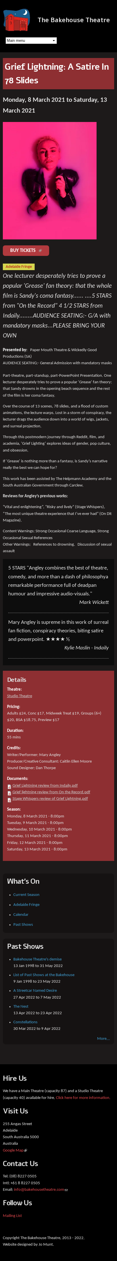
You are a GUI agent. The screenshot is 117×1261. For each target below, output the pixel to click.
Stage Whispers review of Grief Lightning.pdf (50, 799)
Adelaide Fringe (26, 905)
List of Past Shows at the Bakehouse (43, 975)
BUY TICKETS (29, 250)
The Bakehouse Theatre (73, 20)
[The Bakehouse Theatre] (17, 28)
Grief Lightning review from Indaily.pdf (45, 786)
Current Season (26, 895)
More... (103, 1039)
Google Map (15, 1150)
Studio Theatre (19, 696)
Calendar (20, 915)
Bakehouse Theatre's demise (37, 959)
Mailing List (12, 1216)
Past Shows (23, 925)
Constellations (25, 1022)
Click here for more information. (83, 1098)
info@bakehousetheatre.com (41, 1190)
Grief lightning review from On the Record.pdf (51, 792)
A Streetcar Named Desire (35, 991)
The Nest (20, 1007)
